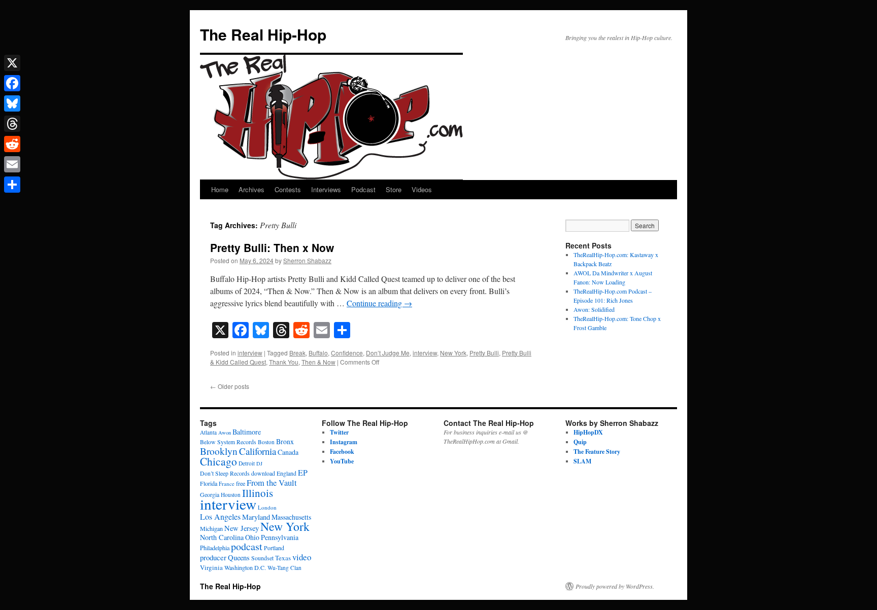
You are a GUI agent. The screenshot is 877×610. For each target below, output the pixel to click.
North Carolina (222, 537)
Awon (224, 432)
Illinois (257, 493)
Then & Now (318, 361)
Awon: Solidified (594, 309)
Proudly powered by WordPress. (615, 586)
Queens (239, 557)
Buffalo (318, 352)
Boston (266, 442)
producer (213, 557)
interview (250, 352)
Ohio (252, 537)
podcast (246, 546)
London (267, 507)
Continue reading (379, 303)
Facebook (342, 451)
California (257, 451)
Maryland (256, 517)
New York (453, 352)
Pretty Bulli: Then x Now (272, 247)
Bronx (285, 441)
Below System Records (228, 442)
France (226, 483)
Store (393, 189)
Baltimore (246, 432)
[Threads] (12, 124)
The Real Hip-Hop (263, 34)
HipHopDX (588, 432)
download (263, 473)
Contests (288, 189)
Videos (422, 189)
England (286, 473)
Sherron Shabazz (307, 260)
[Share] (12, 184)
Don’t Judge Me (388, 352)
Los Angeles (220, 516)
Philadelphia (214, 548)
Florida (208, 483)
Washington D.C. (245, 567)
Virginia (211, 567)
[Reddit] (12, 144)
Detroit (247, 463)
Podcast (363, 189)
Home (219, 189)
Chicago (218, 461)
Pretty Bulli (484, 352)
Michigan (211, 528)
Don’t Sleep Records (225, 473)
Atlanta (208, 432)
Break (297, 352)
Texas (283, 557)
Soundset (262, 558)
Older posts (229, 386)
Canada (288, 452)
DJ (259, 463)
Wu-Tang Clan (284, 567)
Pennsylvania (279, 537)
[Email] (12, 164)
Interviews (326, 189)
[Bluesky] (12, 103)
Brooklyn (219, 451)
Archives (251, 189)
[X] (12, 63)
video (301, 557)
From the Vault (272, 482)
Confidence (347, 352)
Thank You (283, 361)
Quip (580, 442)
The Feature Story (597, 451)
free (240, 483)
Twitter (339, 432)
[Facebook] (12, 83)
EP (303, 472)
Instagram (343, 442)
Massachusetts (291, 517)
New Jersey (241, 528)
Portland (274, 548)
